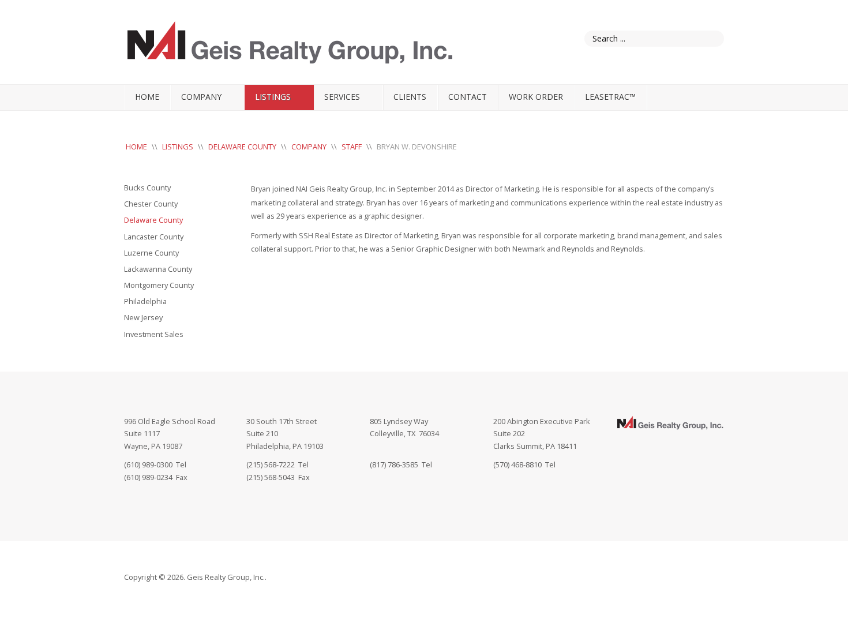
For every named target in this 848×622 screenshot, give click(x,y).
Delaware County (153, 220)
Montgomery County (159, 285)
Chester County (151, 203)
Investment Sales (153, 334)
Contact (467, 96)
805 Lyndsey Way (399, 421)
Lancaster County (153, 236)
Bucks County (147, 187)
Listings (273, 96)
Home (147, 96)
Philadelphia (145, 301)
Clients (409, 96)
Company (201, 96)
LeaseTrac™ (610, 96)
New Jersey (143, 317)
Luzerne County (151, 253)
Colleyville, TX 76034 (404, 433)
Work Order (536, 96)
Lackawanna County (158, 269)
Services (342, 96)
